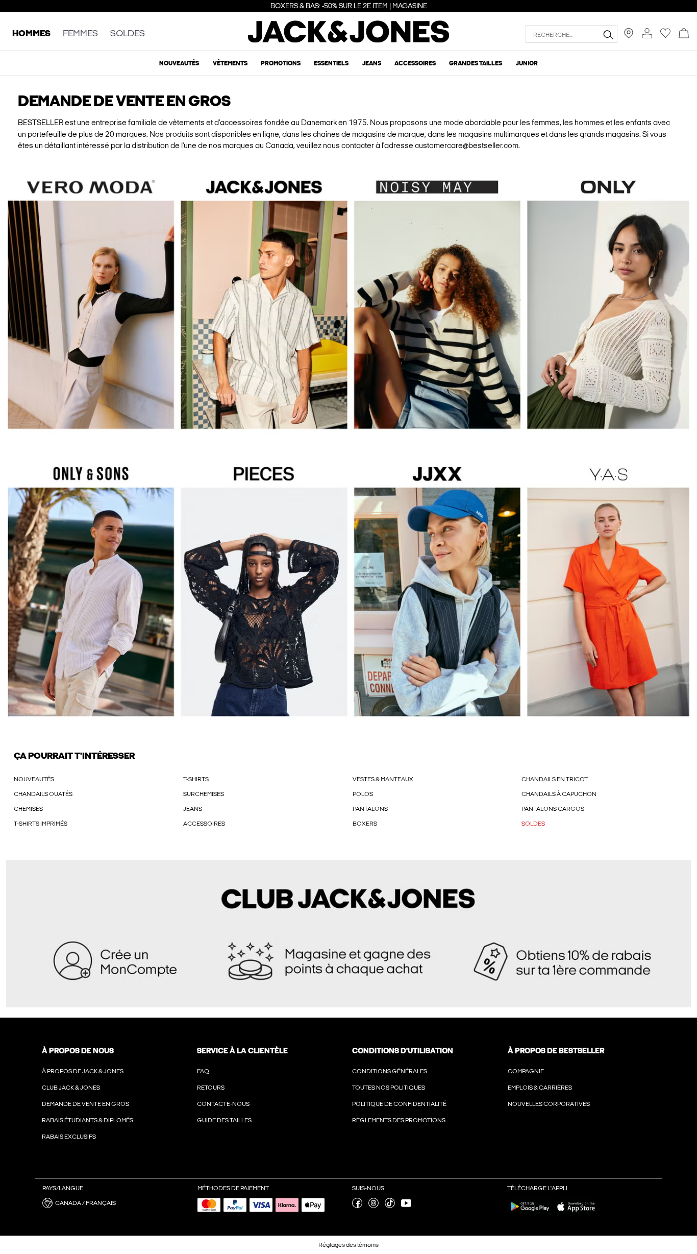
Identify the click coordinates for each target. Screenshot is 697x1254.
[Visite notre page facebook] (357, 1206)
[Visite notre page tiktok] (390, 1206)
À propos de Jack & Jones (82, 1071)
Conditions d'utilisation (402, 1050)
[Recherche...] (607, 34)
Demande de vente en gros (85, 1103)
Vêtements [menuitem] (230, 63)
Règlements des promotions (398, 1120)
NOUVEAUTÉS (34, 779)
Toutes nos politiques (388, 1087)
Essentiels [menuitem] (331, 63)
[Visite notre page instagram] (373, 1206)
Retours (211, 1087)
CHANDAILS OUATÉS (43, 794)
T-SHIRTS (196, 779)
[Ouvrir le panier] (684, 34)
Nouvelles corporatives (549, 1103)
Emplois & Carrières (540, 1087)
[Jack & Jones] (349, 40)
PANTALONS (370, 808)
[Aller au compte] (647, 34)
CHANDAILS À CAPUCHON (558, 794)
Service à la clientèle (242, 1050)
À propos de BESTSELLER (556, 1050)
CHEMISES (28, 808)
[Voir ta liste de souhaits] (665, 36)
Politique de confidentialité (399, 1103)
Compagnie (526, 1071)
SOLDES (533, 823)
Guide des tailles (224, 1120)
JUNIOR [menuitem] (527, 63)
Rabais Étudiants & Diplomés (87, 1120)
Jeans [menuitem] (371, 63)
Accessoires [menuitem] (415, 63)
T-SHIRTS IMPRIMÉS (40, 823)
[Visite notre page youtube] (406, 1206)
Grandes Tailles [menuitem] (475, 63)
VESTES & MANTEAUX (383, 779)
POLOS (363, 794)
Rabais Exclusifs (69, 1136)
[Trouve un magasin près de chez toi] (629, 36)
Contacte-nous (223, 1103)
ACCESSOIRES (204, 823)
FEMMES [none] (80, 34)
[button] (348, 306)
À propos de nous (78, 1050)
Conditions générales (389, 1071)
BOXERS (365, 823)
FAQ (203, 1071)
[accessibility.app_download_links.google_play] (530, 1213)
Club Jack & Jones (71, 1087)
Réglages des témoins (348, 1244)
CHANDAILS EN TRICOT (554, 779)
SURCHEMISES (203, 794)
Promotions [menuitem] (281, 63)
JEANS (192, 808)
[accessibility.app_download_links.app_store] (576, 1213)
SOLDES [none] (127, 34)
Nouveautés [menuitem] (179, 63)
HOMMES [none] (31, 34)
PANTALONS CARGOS (552, 808)
